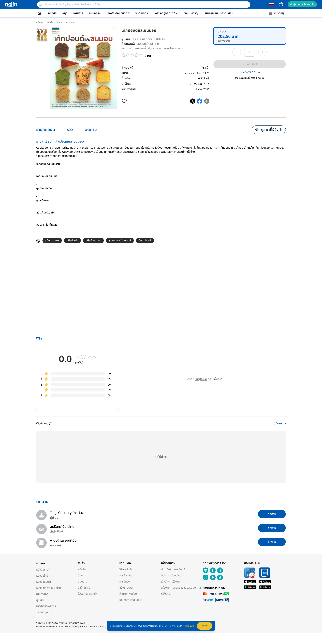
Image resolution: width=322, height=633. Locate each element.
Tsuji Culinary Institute (149, 39)
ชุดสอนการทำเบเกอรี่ (119, 240)
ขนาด (124, 73)
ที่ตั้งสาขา (166, 594)
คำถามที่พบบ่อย (128, 594)
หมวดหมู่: (127, 48)
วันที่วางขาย (128, 89)
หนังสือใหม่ (42, 576)
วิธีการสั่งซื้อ (126, 569)
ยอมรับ (204, 625)
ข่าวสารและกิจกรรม (46, 606)
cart (281, 4)
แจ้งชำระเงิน (126, 588)
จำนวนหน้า (127, 67)
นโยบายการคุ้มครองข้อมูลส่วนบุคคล (181, 588)
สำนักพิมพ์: (128, 44)
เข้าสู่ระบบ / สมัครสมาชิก (302, 4)
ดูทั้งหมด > (280, 424)
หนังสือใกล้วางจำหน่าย (48, 588)
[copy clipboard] (206, 101)
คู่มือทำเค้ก (72, 240)
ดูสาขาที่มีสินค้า (271, 129)
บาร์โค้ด (126, 84)
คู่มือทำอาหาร (52, 240)
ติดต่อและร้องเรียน (171, 576)
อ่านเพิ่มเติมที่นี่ (188, 625)
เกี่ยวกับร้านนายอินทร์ (173, 569)
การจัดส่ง (124, 582)
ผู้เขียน (40, 600)
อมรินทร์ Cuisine (148, 44)
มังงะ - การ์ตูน (191, 13)
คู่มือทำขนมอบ (93, 240)
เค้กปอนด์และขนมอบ (47, 176)
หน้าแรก (39, 22)
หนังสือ (52, 13)
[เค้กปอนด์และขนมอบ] (192, 101)
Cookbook (145, 240)
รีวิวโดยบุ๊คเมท (44, 612)
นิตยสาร (78, 13)
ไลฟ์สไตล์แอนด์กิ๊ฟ (118, 13)
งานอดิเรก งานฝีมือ (162, 48)
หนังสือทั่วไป (142, 48)
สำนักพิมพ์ (42, 594)
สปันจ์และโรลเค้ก (45, 213)
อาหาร (179, 48)
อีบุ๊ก (65, 13)
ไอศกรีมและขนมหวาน (48, 164)
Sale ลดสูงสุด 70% (165, 13)
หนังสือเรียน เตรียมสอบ (219, 13)
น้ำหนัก (125, 78)
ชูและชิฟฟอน (43, 200)
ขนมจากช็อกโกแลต (46, 225)
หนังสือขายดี (43, 570)
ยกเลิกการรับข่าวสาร (130, 600)
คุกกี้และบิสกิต (44, 188)
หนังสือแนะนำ (43, 582)
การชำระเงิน (125, 576)
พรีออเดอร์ (141, 13)
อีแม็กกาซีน (96, 13)
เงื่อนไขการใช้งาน (170, 582)
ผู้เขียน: (126, 39)
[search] (40, 5)
